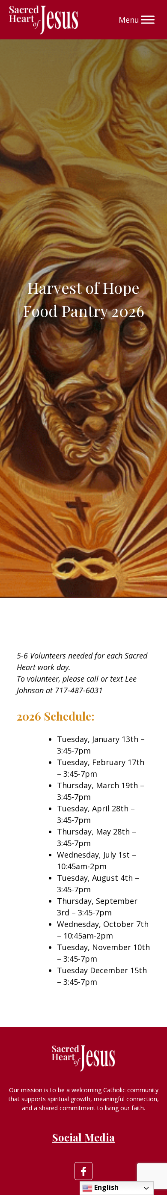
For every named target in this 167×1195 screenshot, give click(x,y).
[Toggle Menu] (148, 19)
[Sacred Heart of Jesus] (44, 19)
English (105, 1187)
